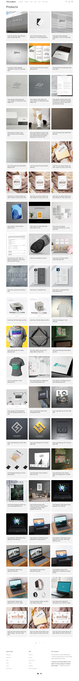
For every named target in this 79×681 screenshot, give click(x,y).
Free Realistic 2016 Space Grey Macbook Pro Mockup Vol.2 (39, 538)
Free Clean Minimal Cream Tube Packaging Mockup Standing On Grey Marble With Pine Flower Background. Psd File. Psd (39, 135)
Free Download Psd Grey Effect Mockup (39, 166)
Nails (7, 660)
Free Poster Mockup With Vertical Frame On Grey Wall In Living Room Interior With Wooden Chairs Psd (39, 507)
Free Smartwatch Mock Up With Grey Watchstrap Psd (39, 602)
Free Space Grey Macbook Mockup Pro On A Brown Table (61, 602)
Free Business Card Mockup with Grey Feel (62, 68)
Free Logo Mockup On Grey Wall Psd (62, 411)
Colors (7, 665)
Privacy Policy (32, 660)
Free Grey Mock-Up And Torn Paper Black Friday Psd (38, 351)
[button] (66, 1)
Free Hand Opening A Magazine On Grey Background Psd (39, 381)
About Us (31, 654)
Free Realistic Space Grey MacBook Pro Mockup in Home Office (61, 571)
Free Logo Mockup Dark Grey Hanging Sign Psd (38, 411)
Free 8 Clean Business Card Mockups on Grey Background (38, 36)
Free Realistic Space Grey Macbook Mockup (15, 570)
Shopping (8, 654)
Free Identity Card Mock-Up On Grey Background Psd (61, 381)
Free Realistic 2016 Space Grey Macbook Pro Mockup (61, 505)
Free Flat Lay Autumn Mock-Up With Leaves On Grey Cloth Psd (62, 166)
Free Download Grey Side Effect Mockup (62, 133)
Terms (30, 663)
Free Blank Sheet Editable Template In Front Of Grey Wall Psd (61, 37)
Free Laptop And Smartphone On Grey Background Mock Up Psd (16, 412)
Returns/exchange (32, 668)
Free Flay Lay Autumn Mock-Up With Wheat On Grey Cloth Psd (39, 196)
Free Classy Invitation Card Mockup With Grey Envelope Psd (16, 134)
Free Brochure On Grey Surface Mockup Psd (39, 68)
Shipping (31, 665)
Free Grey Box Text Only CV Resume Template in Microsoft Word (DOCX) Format (16, 259)
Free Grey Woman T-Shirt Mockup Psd (15, 381)
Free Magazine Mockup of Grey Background (16, 473)
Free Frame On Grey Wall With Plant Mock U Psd (38, 227)
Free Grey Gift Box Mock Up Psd (17, 320)
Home (7, 663)
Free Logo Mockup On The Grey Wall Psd (39, 443)
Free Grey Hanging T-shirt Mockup (60, 320)
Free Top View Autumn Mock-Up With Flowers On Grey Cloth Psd (17, 633)
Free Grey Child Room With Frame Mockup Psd (60, 258)
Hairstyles (8, 657)
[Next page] (43, 642)
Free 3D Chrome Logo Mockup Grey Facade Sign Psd (16, 36)
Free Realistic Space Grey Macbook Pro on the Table (15, 602)
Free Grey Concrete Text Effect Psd (16, 290)
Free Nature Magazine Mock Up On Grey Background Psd (17, 505)
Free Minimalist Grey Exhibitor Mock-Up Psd (38, 473)
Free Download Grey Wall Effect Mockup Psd (17, 166)
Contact (30, 657)
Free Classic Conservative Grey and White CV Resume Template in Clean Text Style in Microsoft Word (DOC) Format (62, 102)
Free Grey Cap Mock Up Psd (38, 258)
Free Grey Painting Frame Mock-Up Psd (62, 351)
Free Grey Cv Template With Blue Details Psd (61, 290)
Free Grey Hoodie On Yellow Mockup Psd (16, 351)
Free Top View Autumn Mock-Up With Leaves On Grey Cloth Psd (39, 632)
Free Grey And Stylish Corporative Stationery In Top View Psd (61, 228)
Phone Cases (9, 668)
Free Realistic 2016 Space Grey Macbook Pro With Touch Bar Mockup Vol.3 (61, 539)
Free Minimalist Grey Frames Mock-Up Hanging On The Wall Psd (61, 474)
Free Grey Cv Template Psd (38, 290)
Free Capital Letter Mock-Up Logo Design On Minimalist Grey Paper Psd (17, 101)
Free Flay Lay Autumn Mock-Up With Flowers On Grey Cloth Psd (17, 196)
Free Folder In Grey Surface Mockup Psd (15, 227)
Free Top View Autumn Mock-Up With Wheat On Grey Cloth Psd (62, 632)
